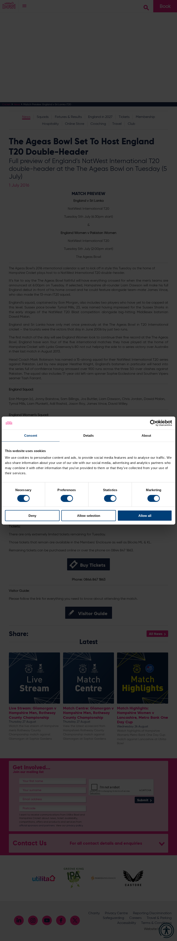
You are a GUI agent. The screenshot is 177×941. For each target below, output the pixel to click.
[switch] (67, 498)
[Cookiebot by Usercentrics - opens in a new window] (153, 423)
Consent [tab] (30, 435)
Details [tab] (88, 435)
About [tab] (146, 435)
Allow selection (88, 515)
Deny (32, 515)
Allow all (144, 515)
